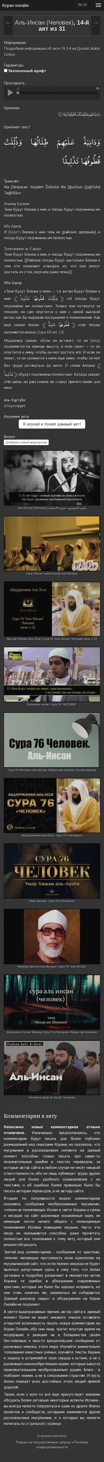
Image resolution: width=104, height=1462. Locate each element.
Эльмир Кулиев (17, 203)
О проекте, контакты (51, 1436)
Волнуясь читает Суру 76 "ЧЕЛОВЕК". (52, 704)
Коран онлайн (15, 5)
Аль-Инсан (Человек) (44, 22)
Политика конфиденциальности (62, 1444)
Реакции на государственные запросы (44, 1442)
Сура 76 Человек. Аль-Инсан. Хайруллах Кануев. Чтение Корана (52, 770)
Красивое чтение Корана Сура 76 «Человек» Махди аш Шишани (52, 1032)
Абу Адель (12, 226)
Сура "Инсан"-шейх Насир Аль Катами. (52, 573)
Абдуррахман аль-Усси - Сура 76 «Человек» (52, 835)
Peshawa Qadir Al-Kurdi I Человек (52, 1097)
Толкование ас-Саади (22, 248)
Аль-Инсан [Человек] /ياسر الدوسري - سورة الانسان (52, 508)
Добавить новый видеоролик (26, 442)
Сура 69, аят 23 (50, 332)
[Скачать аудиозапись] (97, 88)
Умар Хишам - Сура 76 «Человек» (52, 901)
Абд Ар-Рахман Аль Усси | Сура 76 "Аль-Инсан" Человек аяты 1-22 (52, 639)
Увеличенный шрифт (26, 70)
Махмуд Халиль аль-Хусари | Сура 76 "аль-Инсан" (52, 966)
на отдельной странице (41, 1423)
